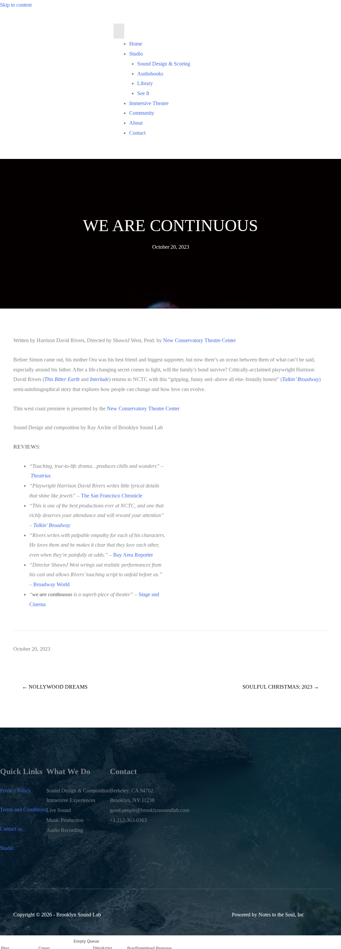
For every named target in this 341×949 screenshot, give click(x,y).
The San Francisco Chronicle (111, 495)
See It (143, 93)
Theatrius (41, 475)
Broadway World (51, 584)
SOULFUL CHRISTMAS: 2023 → (280, 687)
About (136, 123)
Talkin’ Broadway (51, 525)
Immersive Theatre (149, 103)
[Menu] (119, 31)
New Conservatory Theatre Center (199, 340)
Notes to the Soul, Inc (281, 914)
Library (145, 83)
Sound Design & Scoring (163, 64)
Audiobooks (150, 73)
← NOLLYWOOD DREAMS (55, 687)
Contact (137, 133)
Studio (136, 54)
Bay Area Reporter (133, 555)
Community (141, 113)
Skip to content (16, 5)
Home (135, 44)
